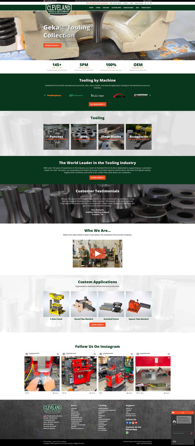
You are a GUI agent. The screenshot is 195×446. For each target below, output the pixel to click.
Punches (74, 408)
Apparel (73, 426)
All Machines (96, 104)
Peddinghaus (103, 421)
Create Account (139, 3)
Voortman (102, 428)
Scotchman (102, 424)
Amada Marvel (103, 408)
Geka (100, 417)
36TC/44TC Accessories (78, 424)
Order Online (51, 45)
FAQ (127, 412)
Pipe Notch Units (76, 421)
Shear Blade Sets (76, 417)
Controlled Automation (107, 410)
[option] (97, 1)
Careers (128, 410)
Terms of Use (56, 441)
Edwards (101, 412)
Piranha (101, 423)
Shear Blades (128, 8)
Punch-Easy (146, 8)
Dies (72, 410)
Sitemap (63, 441)
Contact (125, 3)
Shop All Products (77, 428)
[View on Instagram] (58, 354)
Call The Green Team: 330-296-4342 (97, 3)
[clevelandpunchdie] (27, 354)
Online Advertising (139, 441)
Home (91, 8)
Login (131, 3)
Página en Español (147, 1)
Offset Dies (74, 412)
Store (98, 8)
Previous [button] (3, 30)
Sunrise (101, 426)
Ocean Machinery (104, 419)
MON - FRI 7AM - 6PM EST (115, 3)
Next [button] (191, 30)
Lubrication (75, 423)
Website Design (127, 441)
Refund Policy (131, 414)
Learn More (96, 177)
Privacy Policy (47, 441)
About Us (129, 408)
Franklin (101, 415)
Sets (137, 8)
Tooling (106, 8)
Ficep (100, 414)
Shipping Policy (131, 415)
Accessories (75, 415)
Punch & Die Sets (76, 419)
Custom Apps (116, 8)
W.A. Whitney (103, 430)
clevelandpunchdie (34, 353)
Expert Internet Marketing (144, 443)
